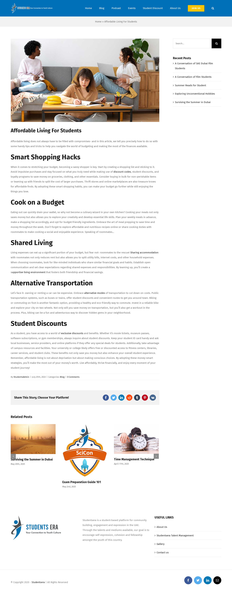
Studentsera (38, 582)
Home (98, 21)
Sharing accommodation (144, 252)
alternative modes (94, 293)
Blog (62, 377)
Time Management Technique (134, 459)
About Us (162, 527)
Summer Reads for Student (190, 85)
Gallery (160, 544)
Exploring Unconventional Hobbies (195, 93)
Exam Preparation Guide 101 (81, 482)
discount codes (122, 171)
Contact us (163, 552)
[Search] (213, 8)
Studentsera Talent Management (175, 535)
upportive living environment (28, 272)
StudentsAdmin (21, 377)
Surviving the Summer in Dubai (32, 459)
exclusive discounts (72, 333)
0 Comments (73, 377)
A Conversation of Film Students (193, 76)
